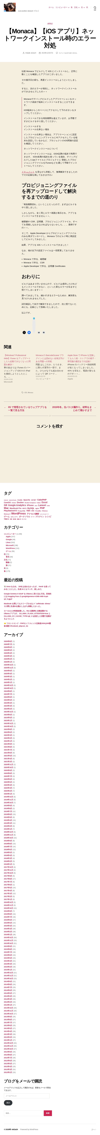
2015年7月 (8, 952)
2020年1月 (8, 794)
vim (32, 511)
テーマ (32, 517)
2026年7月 (8, 644)
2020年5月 (8, 782)
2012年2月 (8, 1072)
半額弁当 (6, 519)
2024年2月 (8, 709)
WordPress (18, 513)
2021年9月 (8, 744)
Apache (26, 500)
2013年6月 (8, 1025)
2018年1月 (8, 864)
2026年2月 (8, 659)
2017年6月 (8, 885)
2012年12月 (8, 1043)
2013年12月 (8, 1008)
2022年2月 (8, 738)
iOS (25, 392)
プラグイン (39, 517)
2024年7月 (8, 694)
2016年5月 (8, 923)
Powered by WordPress (29, 1129)
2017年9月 (8, 876)
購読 (8, 1103)
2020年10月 (8, 767)
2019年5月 (8, 817)
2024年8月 (8, 691)
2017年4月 (8, 891)
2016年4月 (8, 926)
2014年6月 (8, 990)
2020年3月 (8, 788)
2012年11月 (8, 1046)
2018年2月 (8, 861)
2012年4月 (8, 1066)
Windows (45, 511)
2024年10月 (8, 688)
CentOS (7, 502)
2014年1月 (8, 1005)
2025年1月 (8, 682)
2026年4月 (8, 653)
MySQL (30, 508)
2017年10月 (8, 873)
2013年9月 (8, 1017)
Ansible (19, 500)
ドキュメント (28, 172)
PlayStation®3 (10, 511)
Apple (50, 23)
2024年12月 (8, 685)
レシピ (48, 516)
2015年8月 (8, 949)
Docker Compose (30, 502)
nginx (37, 508)
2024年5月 (8, 700)
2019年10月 (8, 803)
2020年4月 (8, 785)
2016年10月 (8, 908)
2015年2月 (8, 967)
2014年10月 (8, 979)
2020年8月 (8, 773)
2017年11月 (8, 870)
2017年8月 (8, 879)
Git (5, 505)
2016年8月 (8, 914)
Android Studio (12, 500)
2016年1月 (8, 935)
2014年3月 (8, 999)
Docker (20, 502)
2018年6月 (8, 849)
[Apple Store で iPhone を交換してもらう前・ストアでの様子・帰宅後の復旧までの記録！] (82, 368)
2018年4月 (8, 855)
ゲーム (7, 516)
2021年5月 (8, 756)
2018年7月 (8, 847)
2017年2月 (8, 896)
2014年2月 (8, 1002)
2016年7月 (8, 917)
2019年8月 (8, 808)
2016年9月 (8, 911)
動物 (7, 562)
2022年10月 (8, 726)
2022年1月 (8, 741)
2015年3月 (8, 964)
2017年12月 (8, 867)
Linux (48, 505)
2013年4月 (8, 1031)
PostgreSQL (21, 511)
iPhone (30, 505)
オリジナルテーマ (44, 514)
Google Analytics (17, 505)
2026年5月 (8, 650)
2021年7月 (8, 750)
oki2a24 (33, 53)
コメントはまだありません (68, 53)
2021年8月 (8, 747)
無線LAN (19, 519)
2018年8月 (8, 844)
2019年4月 (8, 820)
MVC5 (24, 508)
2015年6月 (8, 955)
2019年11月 (8, 800)
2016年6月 (8, 920)
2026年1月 (8, 662)
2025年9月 (8, 671)
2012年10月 (8, 1049)
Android (6, 500)
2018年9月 (8, 841)
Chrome (14, 502)
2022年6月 (8, 732)
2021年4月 (8, 759)
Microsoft (10, 545)
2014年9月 (8, 981)
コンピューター (61, 7)
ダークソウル (24, 517)
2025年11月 (8, 668)
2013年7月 (8, 1022)
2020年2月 (8, 791)
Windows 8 (7, 514)
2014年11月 (8, 976)
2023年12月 (8, 712)
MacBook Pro (15, 508)
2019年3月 (8, 823)
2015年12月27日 (47, 53)
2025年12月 (8, 665)
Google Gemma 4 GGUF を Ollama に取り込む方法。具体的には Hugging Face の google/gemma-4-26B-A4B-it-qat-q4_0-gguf (27, 596)
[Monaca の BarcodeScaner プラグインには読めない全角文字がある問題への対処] (50, 368)
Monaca (30, 392)
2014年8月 (8, 984)
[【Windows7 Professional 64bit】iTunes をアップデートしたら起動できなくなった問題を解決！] (18, 368)
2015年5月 (8, 958)
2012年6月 (8, 1061)
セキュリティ (14, 517)
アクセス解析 (33, 514)
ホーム (51, 7)
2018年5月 (8, 852)
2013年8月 (8, 1020)
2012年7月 (8, 1058)
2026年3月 (8, 656)
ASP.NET (33, 500)
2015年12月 (8, 937)
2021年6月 (8, 753)
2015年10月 (8, 943)
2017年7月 (8, 882)
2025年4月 (8, 674)
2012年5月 (8, 1064)
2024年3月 (8, 706)
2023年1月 (8, 720)
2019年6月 (8, 814)
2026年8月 (8, 641)
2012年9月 (8, 1052)
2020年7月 (8, 776)
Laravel (42, 505)
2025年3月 (8, 677)
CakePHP (42, 500)
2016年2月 (8, 932)
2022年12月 (8, 723)
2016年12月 (8, 902)
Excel (44, 502)
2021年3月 (8, 762)
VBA (28, 511)
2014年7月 (8, 987)
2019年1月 (8, 829)
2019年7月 (8, 811)
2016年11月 (8, 905)
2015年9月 (8, 946)
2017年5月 (8, 888)
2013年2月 (8, 1037)
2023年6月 (8, 715)
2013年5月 (8, 1028)
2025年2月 (8, 679)
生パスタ (24, 519)
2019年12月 (8, 797)
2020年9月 (8, 770)
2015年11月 (8, 940)
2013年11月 (8, 1011)
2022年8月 (8, 729)
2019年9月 (8, 806)
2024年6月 (8, 697)
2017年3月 (8, 893)
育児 (7, 557)
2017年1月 (8, 899)
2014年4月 (8, 996)
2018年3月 (8, 858)
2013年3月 (8, 1034)
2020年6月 (8, 779)
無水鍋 (14, 519)
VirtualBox (38, 511)
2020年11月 (8, 764)
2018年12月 (8, 832)
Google (9, 539)
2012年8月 (8, 1055)
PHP (42, 508)
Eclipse (39, 502)
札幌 (11, 519)
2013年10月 (8, 1014)
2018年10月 (8, 838)
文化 (76, 7)
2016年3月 (8, 929)
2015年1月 (8, 970)
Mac (6, 508)
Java (36, 505)
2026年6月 (8, 647)
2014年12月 (8, 973)
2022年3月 (8, 735)
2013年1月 (8, 1040)
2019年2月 (8, 826)
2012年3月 (8, 1069)
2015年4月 (8, 961)
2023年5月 (8, 718)
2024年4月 (8, 703)
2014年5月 (8, 993)
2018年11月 (8, 835)
